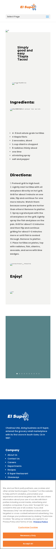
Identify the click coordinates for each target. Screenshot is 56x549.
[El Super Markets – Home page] (28, 7)
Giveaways (13, 477)
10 (38, 373)
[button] (47, 17)
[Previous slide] (5, 347)
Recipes (12, 469)
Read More (28, 367)
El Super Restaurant (18, 473)
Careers (12, 462)
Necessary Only (28, 535)
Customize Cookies (28, 527)
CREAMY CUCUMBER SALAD (28, 326)
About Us (12, 454)
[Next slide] (50, 347)
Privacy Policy (40, 521)
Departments (15, 466)
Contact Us (14, 458)
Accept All (28, 543)
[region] (28, 514)
